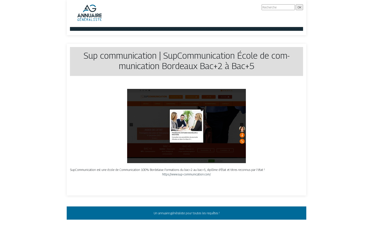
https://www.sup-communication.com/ (186, 174)
